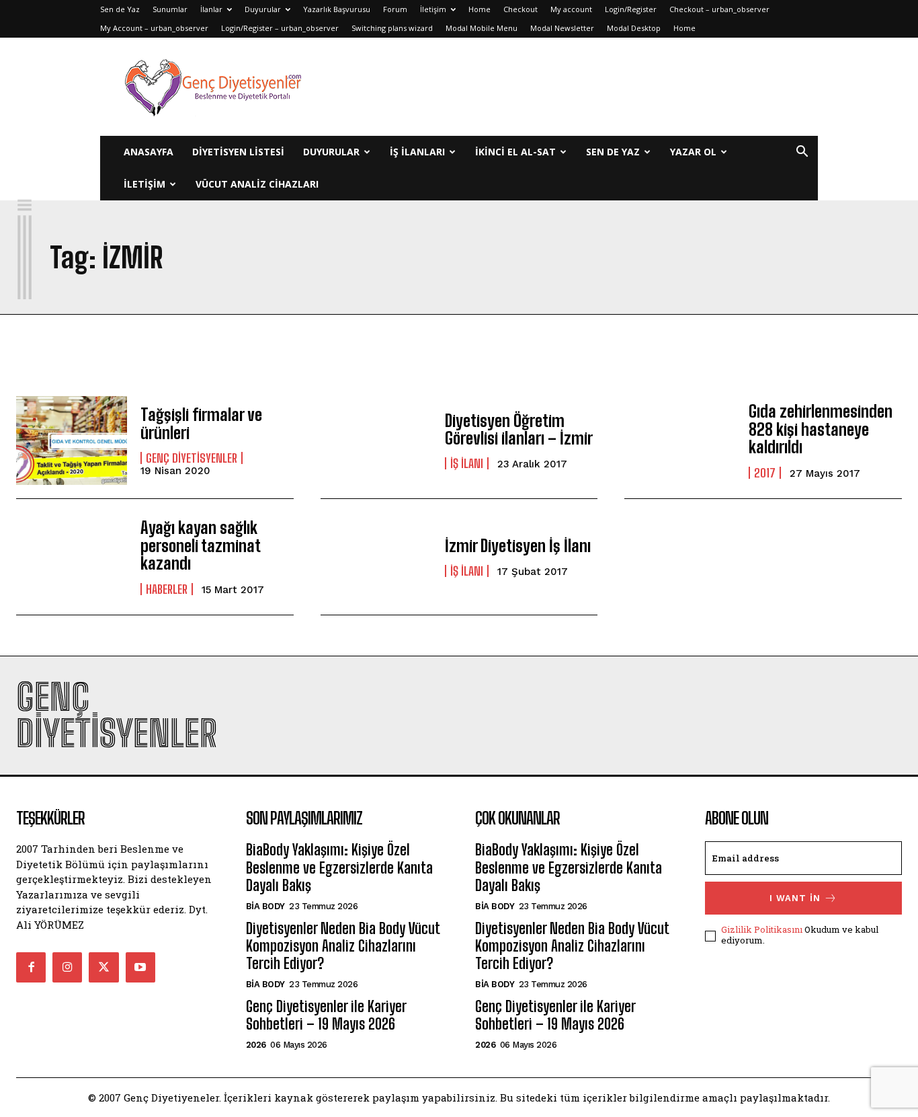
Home (479, 9)
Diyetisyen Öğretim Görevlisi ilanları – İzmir (519, 429)
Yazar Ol (693, 151)
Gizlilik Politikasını (761, 929)
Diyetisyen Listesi (238, 151)
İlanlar (211, 9)
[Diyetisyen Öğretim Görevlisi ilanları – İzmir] (376, 440)
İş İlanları (417, 151)
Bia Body (265, 906)
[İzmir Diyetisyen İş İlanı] (376, 556)
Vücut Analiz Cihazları (257, 184)
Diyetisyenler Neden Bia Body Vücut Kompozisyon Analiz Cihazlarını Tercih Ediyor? (343, 946)
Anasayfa (148, 151)
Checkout (520, 9)
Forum (395, 9)
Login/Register (631, 9)
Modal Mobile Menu (481, 28)
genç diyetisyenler (191, 458)
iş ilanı (466, 463)
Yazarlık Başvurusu (336, 9)
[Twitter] (103, 967)
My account (571, 9)
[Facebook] (31, 967)
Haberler (166, 589)
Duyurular (263, 9)
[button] (802, 153)
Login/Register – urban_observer (280, 28)
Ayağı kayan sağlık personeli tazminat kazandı (200, 545)
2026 (256, 1045)
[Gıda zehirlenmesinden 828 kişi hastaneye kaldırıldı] (679, 440)
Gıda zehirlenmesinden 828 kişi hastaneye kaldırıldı (820, 429)
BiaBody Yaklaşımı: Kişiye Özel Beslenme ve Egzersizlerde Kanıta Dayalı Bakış (339, 867)
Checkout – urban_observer (719, 9)
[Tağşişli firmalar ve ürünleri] (71, 440)
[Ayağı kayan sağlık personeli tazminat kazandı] (71, 556)
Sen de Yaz (120, 9)
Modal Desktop (634, 28)
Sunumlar (170, 9)
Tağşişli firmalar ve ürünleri (201, 423)
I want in (795, 898)
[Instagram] (67, 967)
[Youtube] (140, 967)
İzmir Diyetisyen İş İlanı (518, 545)
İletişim (433, 9)
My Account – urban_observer (154, 28)
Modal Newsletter (562, 28)
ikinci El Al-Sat (515, 151)
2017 (765, 473)
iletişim (144, 184)
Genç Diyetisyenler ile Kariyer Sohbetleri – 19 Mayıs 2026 (326, 1015)
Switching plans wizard (392, 28)
